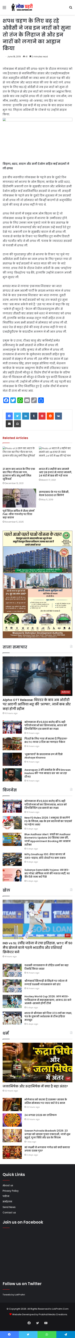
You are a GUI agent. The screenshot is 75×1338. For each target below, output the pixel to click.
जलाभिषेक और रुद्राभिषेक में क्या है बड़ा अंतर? (35, 1086)
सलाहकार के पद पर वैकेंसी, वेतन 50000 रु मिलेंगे (54, 493)
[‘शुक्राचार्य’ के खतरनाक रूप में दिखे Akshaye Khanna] (12, 759)
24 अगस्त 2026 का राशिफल (40, 1115)
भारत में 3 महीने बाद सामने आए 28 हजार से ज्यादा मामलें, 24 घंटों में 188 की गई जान (55, 472)
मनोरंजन (7, 1201)
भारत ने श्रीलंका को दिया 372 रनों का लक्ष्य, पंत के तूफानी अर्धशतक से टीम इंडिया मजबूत (48, 1016)
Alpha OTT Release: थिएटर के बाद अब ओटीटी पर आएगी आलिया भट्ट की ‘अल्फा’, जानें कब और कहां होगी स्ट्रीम (37, 704)
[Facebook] (9, 416)
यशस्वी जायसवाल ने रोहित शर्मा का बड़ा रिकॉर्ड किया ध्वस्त (46, 967)
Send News (9, 1207)
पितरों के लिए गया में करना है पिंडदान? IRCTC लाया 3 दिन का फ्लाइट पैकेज (45, 740)
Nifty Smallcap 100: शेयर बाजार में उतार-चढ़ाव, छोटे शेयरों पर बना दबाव (45, 856)
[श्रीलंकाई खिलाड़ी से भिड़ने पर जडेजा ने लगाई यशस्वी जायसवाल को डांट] (12, 985)
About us (8, 1185)
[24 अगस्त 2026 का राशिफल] (12, 1120)
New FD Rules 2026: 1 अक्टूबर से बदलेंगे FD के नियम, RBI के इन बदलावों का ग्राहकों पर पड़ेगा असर (48, 821)
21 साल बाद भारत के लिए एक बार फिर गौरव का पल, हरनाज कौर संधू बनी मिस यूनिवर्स (19, 474)
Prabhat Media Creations (53, 1314)
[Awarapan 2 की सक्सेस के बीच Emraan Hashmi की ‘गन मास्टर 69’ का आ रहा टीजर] (12, 774)
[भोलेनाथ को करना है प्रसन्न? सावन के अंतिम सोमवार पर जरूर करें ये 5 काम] (12, 1104)
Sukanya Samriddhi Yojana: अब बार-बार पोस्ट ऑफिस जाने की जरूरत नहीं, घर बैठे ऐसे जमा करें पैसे (47, 873)
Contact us (9, 1212)
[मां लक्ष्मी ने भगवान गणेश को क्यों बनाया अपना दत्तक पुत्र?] (12, 1152)
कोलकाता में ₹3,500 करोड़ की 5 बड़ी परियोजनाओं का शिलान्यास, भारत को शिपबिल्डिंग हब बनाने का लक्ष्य (45, 725)
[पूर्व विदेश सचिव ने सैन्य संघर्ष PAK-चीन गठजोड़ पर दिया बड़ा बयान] (19, 498)
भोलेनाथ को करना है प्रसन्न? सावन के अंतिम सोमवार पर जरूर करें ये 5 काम (45, 1101)
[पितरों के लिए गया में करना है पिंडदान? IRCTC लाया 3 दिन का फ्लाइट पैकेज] (12, 743)
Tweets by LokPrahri (14, 1294)
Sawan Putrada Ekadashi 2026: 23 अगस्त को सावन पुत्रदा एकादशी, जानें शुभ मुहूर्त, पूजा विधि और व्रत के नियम (47, 1134)
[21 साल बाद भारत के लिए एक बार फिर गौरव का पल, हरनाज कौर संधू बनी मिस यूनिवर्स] (19, 456)
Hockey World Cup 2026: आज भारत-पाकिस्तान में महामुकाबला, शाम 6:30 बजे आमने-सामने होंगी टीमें (47, 1000)
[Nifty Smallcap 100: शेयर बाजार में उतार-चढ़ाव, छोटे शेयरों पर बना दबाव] (12, 859)
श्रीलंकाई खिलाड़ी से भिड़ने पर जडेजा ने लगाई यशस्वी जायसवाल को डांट (45, 982)
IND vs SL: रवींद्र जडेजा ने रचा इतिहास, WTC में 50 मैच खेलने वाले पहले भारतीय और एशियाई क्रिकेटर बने (37, 947)
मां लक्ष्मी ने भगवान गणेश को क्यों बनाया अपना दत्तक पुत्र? (47, 1149)
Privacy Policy (11, 1191)
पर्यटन (6, 1196)
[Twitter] (17, 416)
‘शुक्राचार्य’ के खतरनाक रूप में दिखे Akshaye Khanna (43, 756)
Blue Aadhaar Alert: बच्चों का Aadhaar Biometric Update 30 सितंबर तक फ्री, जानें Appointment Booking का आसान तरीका (47, 839)
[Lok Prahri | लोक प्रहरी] (23, 7)
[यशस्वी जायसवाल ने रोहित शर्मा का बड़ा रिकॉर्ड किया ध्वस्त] (12, 970)
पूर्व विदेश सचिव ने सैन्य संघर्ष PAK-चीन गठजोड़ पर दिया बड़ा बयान (18, 514)
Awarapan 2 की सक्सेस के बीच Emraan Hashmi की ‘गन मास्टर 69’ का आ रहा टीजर (47, 773)
